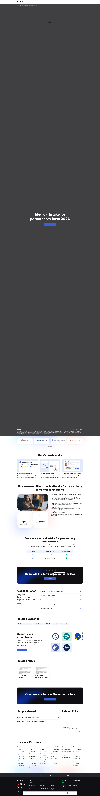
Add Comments (56, 749)
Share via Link (55, 751)
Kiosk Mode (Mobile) (44, 760)
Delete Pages (33, 767)
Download (77, 763)
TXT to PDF (21, 751)
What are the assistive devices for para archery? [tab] (28, 717)
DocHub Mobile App (54, 784)
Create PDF (32, 751)
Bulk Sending (44, 763)
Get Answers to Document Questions (67, 758)
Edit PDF (32, 749)
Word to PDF (21, 749)
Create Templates (56, 760)
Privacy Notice (42, 785)
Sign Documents (31, 785)
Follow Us (75, 785)
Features (30, 791)
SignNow (52, 788)
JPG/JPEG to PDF (22, 756)
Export (76, 760)
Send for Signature (45, 751)
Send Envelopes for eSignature (45, 754)
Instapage (52, 791)
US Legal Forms (54, 786)
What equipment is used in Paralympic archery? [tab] (50, 599)
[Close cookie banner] (76, 792)
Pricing (29, 788)
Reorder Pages (33, 765)
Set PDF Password (78, 754)
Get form (50, 578)
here (68, 775)
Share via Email (55, 754)
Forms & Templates (32, 784)
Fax (53, 756)
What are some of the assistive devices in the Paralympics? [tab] (30, 721)
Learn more (22, 650)
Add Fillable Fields (33, 754)
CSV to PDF (21, 760)
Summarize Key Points (67, 754)
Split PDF (32, 758)
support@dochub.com (76, 780)
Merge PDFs (32, 760)
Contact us (19, 603)
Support (41, 789)
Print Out (76, 765)
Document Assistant (67, 749)
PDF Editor (30, 782)
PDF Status (55, 758)
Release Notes (42, 791)
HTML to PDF (22, 763)
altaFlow (52, 789)
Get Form (50, 224)
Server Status (30, 786)
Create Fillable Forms (55, 764)
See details (19, 429)
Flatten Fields (32, 756)
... (63, 793)
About (41, 782)
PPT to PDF (21, 758)
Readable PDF (77, 756)
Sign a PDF (44, 749)
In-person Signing (45, 757)
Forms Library (31, 789)
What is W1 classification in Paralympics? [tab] (49, 604)
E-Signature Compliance (44, 788)
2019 (33, 554)
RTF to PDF (21, 765)
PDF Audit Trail (78, 749)
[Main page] (20, 2)
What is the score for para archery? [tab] (48, 595)
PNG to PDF (21, 754)
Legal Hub (41, 786)
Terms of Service (43, 784)
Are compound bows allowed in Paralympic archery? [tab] (51, 591)
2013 (33, 558)
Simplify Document (67, 751)
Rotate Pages (33, 763)
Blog (51, 782)
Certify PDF (77, 751)
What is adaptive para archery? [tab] (47, 608)
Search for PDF (78, 758)
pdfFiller (52, 785)
